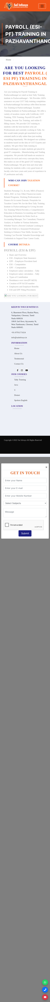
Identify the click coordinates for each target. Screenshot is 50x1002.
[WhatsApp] (45, 982)
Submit (25, 533)
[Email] (45, 997)
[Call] (45, 990)
